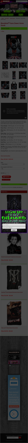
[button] (25, 212)
